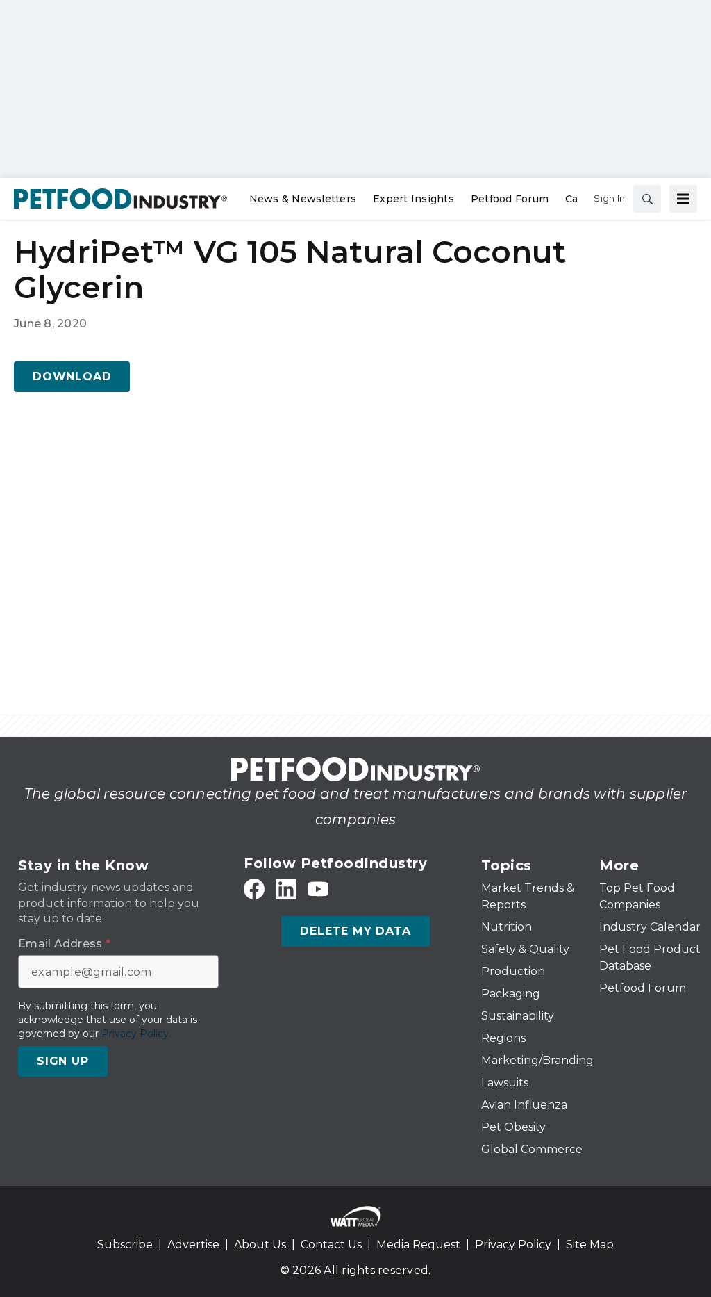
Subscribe (125, 1244)
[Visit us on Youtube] (318, 889)
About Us (260, 1244)
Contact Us (331, 1244)
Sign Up (63, 1061)
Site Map (590, 1244)
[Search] (647, 199)
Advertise (193, 1244)
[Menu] (683, 199)
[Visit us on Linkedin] (286, 889)
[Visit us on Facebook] (254, 889)
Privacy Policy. (136, 1033)
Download (72, 376)
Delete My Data (355, 931)
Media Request (418, 1244)
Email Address (64, 943)
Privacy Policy (513, 1244)
